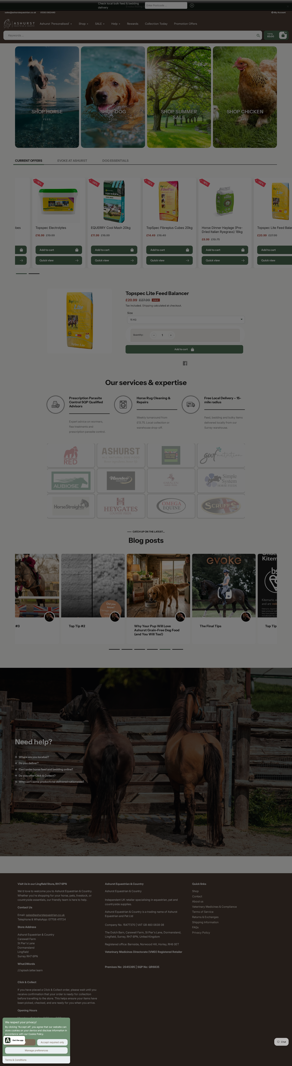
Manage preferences (36, 1050)
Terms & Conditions (15, 1059)
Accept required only (52, 1042)
